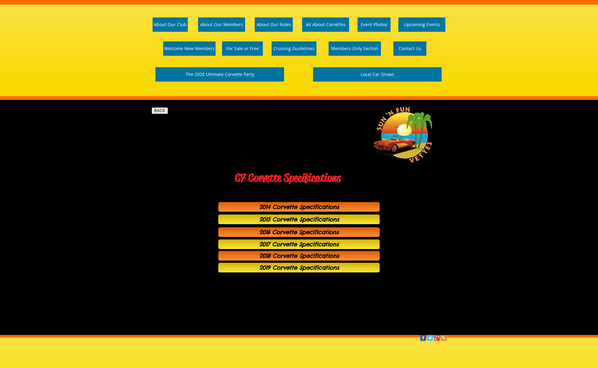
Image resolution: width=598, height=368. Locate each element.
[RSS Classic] (444, 338)
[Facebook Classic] (423, 338)
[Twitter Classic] (430, 338)
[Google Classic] (437, 338)
